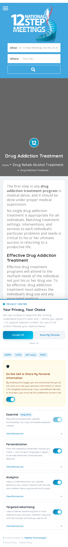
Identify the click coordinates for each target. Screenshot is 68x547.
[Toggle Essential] (57, 419)
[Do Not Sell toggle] (10, 399)
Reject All (34, 343)
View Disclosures (34, 433)
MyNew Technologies (35, 537)
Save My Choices (50, 334)
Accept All (18, 334)
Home (5, 165)
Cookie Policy (25, 542)
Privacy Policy (10, 542)
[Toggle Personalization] (57, 450)
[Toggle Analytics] (57, 482)
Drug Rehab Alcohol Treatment (38, 164)
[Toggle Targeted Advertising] (57, 512)
